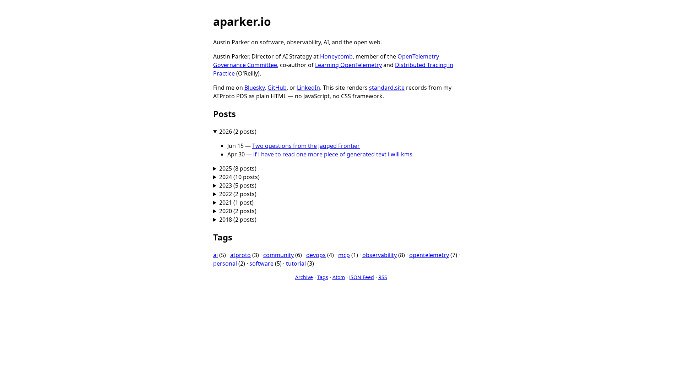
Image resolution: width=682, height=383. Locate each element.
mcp (344, 255)
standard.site (387, 87)
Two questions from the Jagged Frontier (306, 146)
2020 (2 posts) (237, 211)
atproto (240, 255)
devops (316, 255)
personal (225, 263)
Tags (322, 277)
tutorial (296, 263)
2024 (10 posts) (239, 177)
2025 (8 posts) (237, 168)
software (261, 263)
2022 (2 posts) (237, 194)
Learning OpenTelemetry (348, 65)
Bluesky (254, 87)
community (278, 255)
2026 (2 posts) (237, 131)
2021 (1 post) (236, 202)
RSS (382, 277)
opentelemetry (429, 255)
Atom (338, 277)
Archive (304, 277)
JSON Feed (361, 277)
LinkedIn (308, 87)
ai (215, 255)
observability (379, 255)
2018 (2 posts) (237, 219)
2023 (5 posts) (237, 185)
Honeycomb (336, 56)
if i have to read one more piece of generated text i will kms (332, 154)
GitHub (277, 87)
